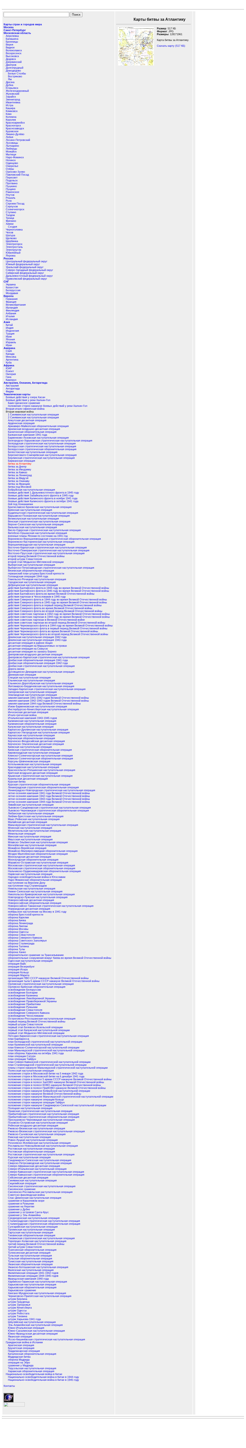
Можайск (11, 151)
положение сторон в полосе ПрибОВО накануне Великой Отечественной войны (57, 1087)
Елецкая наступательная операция (29, 677)
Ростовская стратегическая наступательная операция (41, 1154)
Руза (9, 200)
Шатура (10, 235)
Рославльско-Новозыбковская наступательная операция (43, 1145)
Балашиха (12, 38)
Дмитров (11, 64)
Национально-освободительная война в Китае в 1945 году (43, 1379)
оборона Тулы (16, 949)
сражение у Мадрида (20, 1365)
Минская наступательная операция (29, 836)
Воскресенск (13, 53)
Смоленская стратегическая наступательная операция (41, 1186)
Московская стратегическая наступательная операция (41, 865)
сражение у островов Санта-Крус (28, 1212)
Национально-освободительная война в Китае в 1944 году (43, 1377)
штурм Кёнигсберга (20, 1307)
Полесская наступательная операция (31, 1070)
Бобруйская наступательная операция (31, 489)
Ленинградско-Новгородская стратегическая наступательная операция (51, 790)
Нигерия (11, 374)
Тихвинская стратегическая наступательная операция (41, 1238)
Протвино (12, 183)
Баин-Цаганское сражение (24, 402)
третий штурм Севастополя (25, 1246)
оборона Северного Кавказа (25, 937)
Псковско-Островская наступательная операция (38, 1122)
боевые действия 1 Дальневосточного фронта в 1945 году (43, 492)
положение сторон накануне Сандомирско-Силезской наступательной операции (57, 1105)
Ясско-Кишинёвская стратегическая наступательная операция (46, 1339)
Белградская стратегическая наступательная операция (42, 443)
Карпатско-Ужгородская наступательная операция (39, 732)
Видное (10, 47)
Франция (11, 301)
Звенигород (13, 99)
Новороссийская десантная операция (31, 900)
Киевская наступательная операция (30, 746)
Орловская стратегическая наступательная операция (41, 983)
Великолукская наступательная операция (33, 518)
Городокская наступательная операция (32, 582)
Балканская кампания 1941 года (27, 434)
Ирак (9, 336)
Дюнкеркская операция (22, 674)
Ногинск (11, 160)
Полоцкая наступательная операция (30, 1108)
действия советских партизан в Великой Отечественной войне (46, 619)
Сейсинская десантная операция (28, 1177)
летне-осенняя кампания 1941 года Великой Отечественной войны (49, 793)
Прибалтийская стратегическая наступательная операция (43, 1113)
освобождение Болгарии (22, 992)
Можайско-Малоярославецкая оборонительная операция (43, 850)
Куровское (12, 131)
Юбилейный (13, 252)
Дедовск (11, 59)
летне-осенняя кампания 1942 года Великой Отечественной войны (49, 796)
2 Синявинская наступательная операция (33, 417)
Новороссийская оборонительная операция (34, 903)
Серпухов (12, 206)
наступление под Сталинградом (27, 885)
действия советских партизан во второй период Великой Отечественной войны (56, 622)
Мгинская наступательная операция (30, 827)
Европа (8, 296)
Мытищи (11, 154)
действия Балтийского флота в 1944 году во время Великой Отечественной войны (58, 587)
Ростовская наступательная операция (31, 1148)
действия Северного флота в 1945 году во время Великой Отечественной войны (57, 602)
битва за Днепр (17, 466)
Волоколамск (14, 50)
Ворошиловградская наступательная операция (36, 544)
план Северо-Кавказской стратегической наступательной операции (49, 1061)
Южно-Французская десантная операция (33, 1333)
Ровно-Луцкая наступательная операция (33, 1140)
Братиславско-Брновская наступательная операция (40, 507)
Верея (9, 44)
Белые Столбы (17, 73)
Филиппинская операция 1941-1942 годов (33, 1272)
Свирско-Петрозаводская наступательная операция (40, 1163)
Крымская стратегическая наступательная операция (40, 775)
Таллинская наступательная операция (31, 1229)
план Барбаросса (18, 1038)
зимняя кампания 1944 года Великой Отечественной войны (44, 703)
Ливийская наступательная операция (31, 804)
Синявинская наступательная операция (32, 1180)
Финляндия (12, 310)
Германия (12, 298)
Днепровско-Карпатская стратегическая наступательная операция (49, 657)
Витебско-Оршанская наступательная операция (37, 533)
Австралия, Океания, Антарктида (25, 382)
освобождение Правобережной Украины (32, 1001)
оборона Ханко (17, 952)
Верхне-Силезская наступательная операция (35, 524)
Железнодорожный (17, 90)
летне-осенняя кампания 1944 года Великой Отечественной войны (49, 801)
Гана (8, 376)
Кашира (10, 108)
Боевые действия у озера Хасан (25, 397)
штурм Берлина (17, 1298)
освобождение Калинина (23, 995)
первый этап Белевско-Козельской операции (35, 1027)
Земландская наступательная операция (32, 694)
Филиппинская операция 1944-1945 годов (33, 1275)
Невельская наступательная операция (31, 888)
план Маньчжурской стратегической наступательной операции (46, 1050)
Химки (9, 223)
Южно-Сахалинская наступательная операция (36, 1330)
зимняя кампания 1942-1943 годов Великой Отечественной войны (48, 700)
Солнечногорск (15, 209)
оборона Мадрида (19, 1359)
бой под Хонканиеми (20, 504)
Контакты (9, 1385)
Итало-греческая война (22, 715)
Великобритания (16, 304)
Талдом (10, 215)
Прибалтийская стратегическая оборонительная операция (43, 1116)
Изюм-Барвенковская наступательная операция (37, 706)
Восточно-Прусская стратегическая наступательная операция (46, 553)
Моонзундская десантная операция (29, 856)
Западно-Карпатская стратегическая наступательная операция (47, 689)
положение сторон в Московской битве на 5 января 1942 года (45, 1073)
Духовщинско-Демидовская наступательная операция (41, 671)
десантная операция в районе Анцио (30, 642)
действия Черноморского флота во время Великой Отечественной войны (53, 631)
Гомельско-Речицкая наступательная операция (37, 579)
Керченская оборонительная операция (31, 738)
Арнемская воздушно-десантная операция (34, 429)
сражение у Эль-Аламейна (24, 1215)
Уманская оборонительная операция (30, 1264)
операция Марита (18, 975)
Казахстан (12, 287)
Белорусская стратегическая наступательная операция (42, 446)
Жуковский (12, 93)
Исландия (12, 319)
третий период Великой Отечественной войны (36, 1244)
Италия (10, 316)
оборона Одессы (18, 931)
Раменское (12, 192)
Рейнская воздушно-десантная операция (33, 1125)
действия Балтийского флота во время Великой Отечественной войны (51, 593)
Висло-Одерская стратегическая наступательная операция (44, 530)
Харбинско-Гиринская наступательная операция (37, 1281)
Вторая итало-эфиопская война (25, 408)
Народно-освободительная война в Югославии (36, 876)
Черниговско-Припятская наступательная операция (39, 1296)
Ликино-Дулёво (15, 134)
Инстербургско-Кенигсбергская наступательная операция (43, 709)
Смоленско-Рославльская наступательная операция (40, 1192)
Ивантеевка (13, 102)
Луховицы (12, 142)
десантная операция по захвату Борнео (32, 651)
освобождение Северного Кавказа (28, 1012)
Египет (10, 371)
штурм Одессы (17, 1310)
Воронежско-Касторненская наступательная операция (41, 541)
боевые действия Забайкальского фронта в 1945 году (41, 495)
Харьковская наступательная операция (32, 1284)
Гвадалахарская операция (24, 1350)
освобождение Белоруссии (24, 989)
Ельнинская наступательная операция (31, 680)
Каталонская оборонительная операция (32, 1353)
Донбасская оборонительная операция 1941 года (38, 660)
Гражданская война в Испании (24, 1342)
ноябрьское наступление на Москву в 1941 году (37, 911)
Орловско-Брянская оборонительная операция (36, 986)
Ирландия (12, 307)
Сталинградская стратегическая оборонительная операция (44, 1223)
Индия (9, 327)
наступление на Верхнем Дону (26, 882)
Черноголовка (14, 229)
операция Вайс (17, 963)
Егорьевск (12, 87)
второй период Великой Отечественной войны (36, 556)
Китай (9, 324)
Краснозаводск (15, 128)
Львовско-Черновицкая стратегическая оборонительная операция (48, 810)
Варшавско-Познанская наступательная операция (39, 515)
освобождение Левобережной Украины (31, 998)
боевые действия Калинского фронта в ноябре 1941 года (42, 498)
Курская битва (16, 781)
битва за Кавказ (17, 472)
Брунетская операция (21, 1348)
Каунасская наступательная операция (31, 735)
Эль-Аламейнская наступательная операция (35, 1324)
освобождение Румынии (22, 1007)
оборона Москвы (18, 929)
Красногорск (13, 125)
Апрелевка (12, 35)
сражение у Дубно (19, 1209)
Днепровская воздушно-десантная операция (35, 654)
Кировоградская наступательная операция (34, 752)
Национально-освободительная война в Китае (34, 1374)
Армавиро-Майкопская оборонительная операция (38, 426)
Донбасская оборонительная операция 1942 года (38, 663)
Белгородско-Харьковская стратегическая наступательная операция (50, 440)
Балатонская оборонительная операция (32, 431)
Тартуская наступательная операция (30, 1232)
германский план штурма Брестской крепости (36, 573)
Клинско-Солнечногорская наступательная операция (40, 755)
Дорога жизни (16, 668)
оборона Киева (17, 920)
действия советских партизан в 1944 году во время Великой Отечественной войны (59, 616)
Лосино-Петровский (18, 139)
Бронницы (12, 41)
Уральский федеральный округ (24, 267)
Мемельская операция (22, 833)
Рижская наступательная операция (29, 1137)
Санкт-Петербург (15, 30)
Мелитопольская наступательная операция (34, 830)
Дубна (9, 85)
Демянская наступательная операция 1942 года (37, 637)
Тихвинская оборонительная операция (31, 1235)
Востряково (15, 76)
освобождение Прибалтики (24, 1004)
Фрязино (11, 220)
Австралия (12, 385)
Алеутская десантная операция (27, 420)
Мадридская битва (19, 1356)
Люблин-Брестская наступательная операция (35, 816)
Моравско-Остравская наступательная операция (38, 862)
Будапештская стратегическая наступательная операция (43, 512)
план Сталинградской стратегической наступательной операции (47, 1064)
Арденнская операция (21, 423)
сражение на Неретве (21, 1206)
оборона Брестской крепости (25, 914)
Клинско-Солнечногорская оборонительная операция (40, 758)
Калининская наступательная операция (32, 720)
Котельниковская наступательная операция (35, 764)
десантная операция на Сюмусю (28, 648)
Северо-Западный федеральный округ (29, 270)
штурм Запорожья (19, 1304)
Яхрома (10, 255)
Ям (10, 79)
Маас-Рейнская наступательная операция (34, 819)
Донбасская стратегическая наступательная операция (41, 666)
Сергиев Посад (15, 203)
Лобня (9, 137)
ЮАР (9, 368)
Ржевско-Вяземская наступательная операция (36, 1128)
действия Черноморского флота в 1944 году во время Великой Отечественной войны (60, 625)
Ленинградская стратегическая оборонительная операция (43, 787)
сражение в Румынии (21, 1203)
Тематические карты (17, 394)
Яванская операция (20, 1336)
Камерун (11, 379)
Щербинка (12, 241)
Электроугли (13, 249)
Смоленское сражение (22, 1189)
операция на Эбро (19, 1362)
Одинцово (12, 163)
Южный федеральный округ (23, 264)
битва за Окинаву (19, 481)
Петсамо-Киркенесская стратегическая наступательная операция (48, 1035)
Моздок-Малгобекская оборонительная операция (38, 853)
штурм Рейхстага (18, 1313)
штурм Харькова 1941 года (24, 1319)
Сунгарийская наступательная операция (33, 1226)
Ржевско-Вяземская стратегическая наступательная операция (46, 1131)
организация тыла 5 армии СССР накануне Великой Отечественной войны (53, 981)
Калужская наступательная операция (31, 726)
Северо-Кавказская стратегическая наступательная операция (46, 1171)
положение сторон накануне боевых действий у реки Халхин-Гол (47, 405)
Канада (10, 353)
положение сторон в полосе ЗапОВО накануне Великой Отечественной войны (56, 1082)
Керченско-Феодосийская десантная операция (36, 741)
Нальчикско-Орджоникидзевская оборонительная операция (44, 871)
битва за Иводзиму (19, 469)
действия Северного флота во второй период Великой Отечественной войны (55, 611)
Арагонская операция (21, 1345)
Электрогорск (14, 244)
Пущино (11, 189)
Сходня (12, 226)
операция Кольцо (18, 972)
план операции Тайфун (22, 1059)
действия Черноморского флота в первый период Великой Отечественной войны (57, 628)
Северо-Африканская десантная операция (34, 1166)
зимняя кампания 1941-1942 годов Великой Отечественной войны (48, 697)
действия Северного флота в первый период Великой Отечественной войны (55, 605)
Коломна (11, 116)
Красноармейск (15, 122)
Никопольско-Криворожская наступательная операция (41, 894)
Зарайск (11, 96)
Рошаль (10, 197)
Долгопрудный (14, 67)
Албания (11, 313)
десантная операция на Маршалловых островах (37, 645)
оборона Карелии (18, 917)
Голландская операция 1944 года (28, 576)
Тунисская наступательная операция (30, 1261)
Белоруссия (13, 290)
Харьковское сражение (22, 1290)
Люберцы (11, 148)
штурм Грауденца (19, 1301)
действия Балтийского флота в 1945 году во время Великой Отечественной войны (58, 590)
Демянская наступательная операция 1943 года (37, 639)
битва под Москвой (19, 486)
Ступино (11, 212)
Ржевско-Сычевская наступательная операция (37, 1134)
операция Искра (18, 969)
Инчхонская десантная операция (28, 712)
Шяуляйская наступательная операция (32, 1322)
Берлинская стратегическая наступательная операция (41, 457)
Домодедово (13, 70)
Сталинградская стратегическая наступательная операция (44, 1220)
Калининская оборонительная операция (32, 723)
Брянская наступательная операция (30, 509)
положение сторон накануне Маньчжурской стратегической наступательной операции (60, 1096)
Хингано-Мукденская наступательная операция (37, 1293)
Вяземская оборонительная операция (31, 570)
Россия (8, 258)
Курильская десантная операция (28, 778)
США (9, 350)
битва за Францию (19, 483)
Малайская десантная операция (27, 822)
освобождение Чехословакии (25, 1015)
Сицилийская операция (22, 1183)
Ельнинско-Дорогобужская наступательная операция (40, 683)
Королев (11, 119)
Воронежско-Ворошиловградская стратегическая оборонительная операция (54, 538)
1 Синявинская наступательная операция (33, 414)
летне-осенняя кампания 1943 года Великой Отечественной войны (49, 798)
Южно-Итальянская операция (26, 1327)
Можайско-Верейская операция (27, 848)
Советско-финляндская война (26, 1194)
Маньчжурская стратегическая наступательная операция (43, 824)
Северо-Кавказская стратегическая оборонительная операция (46, 1174)
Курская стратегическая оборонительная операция (39, 784)
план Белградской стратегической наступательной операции (45, 1041)
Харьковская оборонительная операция (32, 1287)
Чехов (9, 232)
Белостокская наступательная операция (32, 452)
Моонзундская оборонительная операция (33, 859)
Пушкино (11, 186)
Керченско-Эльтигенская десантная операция (36, 744)
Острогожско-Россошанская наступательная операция (41, 1018)
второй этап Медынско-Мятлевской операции (36, 561)
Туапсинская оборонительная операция (32, 1249)
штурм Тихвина (17, 1316)
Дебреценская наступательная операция (33, 585)
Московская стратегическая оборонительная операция (41, 868)
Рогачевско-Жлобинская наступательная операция (39, 1142)
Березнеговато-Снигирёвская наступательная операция (42, 455)
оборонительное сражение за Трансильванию (36, 955)
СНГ (6, 281)
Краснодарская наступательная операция (33, 767)
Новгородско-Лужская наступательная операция (38, 897)
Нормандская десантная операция (29, 908)
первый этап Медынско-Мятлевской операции (36, 1033)
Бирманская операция (21, 460)
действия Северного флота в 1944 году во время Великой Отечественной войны (57, 599)
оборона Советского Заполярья (27, 940)
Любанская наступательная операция (31, 813)
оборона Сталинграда (21, 943)
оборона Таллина (18, 946)
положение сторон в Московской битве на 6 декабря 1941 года (46, 1076)
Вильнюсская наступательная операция (32, 527)
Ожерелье (12, 166)
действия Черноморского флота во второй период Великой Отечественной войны (58, 634)
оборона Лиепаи (18, 926)
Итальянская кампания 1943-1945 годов (32, 718)
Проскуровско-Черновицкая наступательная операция (41, 1119)
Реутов (10, 194)
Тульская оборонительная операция (30, 1258)
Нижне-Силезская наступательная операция (35, 891)
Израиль (11, 342)
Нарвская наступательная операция (30, 874)
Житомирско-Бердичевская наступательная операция (41, 686)
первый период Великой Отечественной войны (36, 1021)
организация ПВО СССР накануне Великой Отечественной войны (48, 978)
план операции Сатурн (22, 1056)
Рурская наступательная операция (29, 1157)
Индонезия (12, 330)
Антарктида (13, 388)
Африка (9, 365)
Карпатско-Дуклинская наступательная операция (38, 729)
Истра (9, 105)
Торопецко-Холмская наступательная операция (37, 1241)
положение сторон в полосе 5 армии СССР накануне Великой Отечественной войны (59, 1079)
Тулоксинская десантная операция (29, 1252)
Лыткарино (12, 145)
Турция (10, 333)
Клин (9, 113)
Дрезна (10, 82)
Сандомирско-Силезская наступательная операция (39, 1160)
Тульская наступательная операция (30, 1255)
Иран (9, 345)
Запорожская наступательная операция (32, 692)
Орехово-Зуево (15, 171)
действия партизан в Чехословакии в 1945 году (37, 596)
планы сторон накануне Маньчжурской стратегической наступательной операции (58, 1067)
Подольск (12, 180)
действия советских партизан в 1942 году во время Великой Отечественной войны (59, 613)
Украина (11, 284)
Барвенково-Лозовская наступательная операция (38, 437)
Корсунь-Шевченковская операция (29, 761)
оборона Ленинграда (20, 923)
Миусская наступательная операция (30, 839)
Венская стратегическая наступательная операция (39, 521)
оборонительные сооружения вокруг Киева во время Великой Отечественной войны (59, 957)
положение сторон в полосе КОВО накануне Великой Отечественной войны (54, 1085)
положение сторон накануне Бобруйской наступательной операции (49, 1090)
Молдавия (12, 293)
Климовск (12, 111)
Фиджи (10, 391)
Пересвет (12, 177)
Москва (8, 27)
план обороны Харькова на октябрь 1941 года (36, 1053)
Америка (9, 348)
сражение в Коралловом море (26, 1200)
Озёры (10, 168)
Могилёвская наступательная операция (32, 845)
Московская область (17, 33)
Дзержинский (14, 61)
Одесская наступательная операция (30, 960)
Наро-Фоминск (15, 157)
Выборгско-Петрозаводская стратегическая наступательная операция (51, 567)
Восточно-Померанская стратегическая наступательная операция (48, 550)
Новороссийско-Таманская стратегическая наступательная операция (50, 905)
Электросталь (14, 246)
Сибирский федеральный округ (25, 272)
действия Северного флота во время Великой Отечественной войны (50, 608)
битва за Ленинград (20, 475)
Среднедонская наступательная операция (34, 1218)
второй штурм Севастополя (25, 559)
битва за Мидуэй (18, 478)
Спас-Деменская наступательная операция (34, 1197)
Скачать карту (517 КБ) (171, 45)
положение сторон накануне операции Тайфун (36, 1102)
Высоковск (12, 56)
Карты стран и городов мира (23, 24)
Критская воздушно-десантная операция (33, 772)
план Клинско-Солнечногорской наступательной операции (43, 1047)
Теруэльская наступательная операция (32, 1368)
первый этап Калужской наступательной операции (39, 1030)
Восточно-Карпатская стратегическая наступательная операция (47, 547)
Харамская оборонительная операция (31, 1371)
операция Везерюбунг (21, 966)
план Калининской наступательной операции (35, 1044)
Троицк (10, 218)
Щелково (11, 238)
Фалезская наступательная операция (31, 1270)
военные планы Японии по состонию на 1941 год (38, 535)
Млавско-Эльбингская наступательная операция (38, 842)
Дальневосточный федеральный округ (29, 275)
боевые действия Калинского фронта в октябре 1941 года (43, 501)
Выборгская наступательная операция (31, 564)
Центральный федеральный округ (26, 261)
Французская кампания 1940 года (28, 1278)
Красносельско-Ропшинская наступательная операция (41, 770)
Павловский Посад (17, 174)
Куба (9, 362)
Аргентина (12, 359)
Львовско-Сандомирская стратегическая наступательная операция (49, 807)
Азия (7, 322)
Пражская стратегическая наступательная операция (40, 1111)
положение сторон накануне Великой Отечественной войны (44, 1093)
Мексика (11, 356)
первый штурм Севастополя (25, 1024)
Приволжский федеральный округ (26, 278)
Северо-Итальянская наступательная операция (37, 1168)
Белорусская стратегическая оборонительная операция (42, 449)
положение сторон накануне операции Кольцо (36, 1099)
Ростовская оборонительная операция (31, 1151)
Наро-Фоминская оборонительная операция (35, 879)
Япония (10, 339)
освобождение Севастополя (25, 1009)
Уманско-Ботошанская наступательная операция (38, 1267)
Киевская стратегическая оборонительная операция (40, 749)
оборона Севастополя (21, 934)
